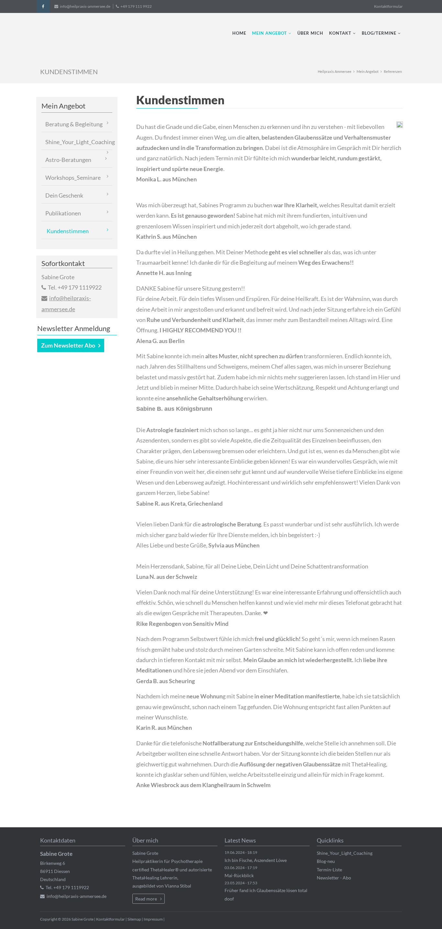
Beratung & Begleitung (74, 124)
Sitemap (134, 919)
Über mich (310, 33)
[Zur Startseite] (98, 37)
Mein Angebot (269, 33)
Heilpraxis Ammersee (334, 71)
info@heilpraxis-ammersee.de (85, 6)
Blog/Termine (379, 33)
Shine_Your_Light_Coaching (78, 141)
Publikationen (63, 213)
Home (239, 33)
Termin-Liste (329, 869)
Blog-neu (326, 861)
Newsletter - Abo (334, 877)
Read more (146, 898)
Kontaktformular (388, 6)
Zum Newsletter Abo (68, 345)
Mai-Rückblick (239, 875)
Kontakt (340, 33)
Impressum (153, 919)
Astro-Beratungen (68, 159)
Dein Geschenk (64, 195)
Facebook (43, 6)
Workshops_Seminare (73, 177)
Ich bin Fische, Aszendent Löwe (256, 860)
